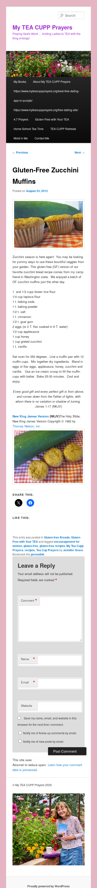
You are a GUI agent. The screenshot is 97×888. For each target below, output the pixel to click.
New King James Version (30, 416)
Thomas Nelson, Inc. (26, 426)
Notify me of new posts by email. (43, 741)
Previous (20, 152)
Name (28, 659)
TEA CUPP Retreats (63, 129)
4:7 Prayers (21, 119)
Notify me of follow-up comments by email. (50, 733)
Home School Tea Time (29, 129)
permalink (37, 554)
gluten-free (31, 546)
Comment (29, 600)
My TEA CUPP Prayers (42, 27)
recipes (30, 550)
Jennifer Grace (73, 550)
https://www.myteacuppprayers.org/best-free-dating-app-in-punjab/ (46, 95)
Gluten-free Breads (57, 537)
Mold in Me (21, 138)
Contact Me (42, 138)
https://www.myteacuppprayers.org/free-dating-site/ (46, 110)
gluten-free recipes (52, 546)
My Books (20, 81)
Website (26, 705)
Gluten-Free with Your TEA (52, 119)
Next (80, 152)
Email (28, 682)
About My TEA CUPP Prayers (51, 81)
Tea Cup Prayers (47, 550)
